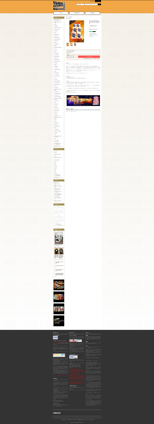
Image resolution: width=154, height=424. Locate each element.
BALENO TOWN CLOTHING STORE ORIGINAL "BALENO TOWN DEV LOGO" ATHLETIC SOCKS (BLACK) (59, 274)
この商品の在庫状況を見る (86, 58)
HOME (61, 13)
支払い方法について (65, 419)
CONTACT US (92, 13)
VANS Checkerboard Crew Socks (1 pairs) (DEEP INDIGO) (59, 270)
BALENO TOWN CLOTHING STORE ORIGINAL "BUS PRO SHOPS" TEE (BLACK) (56, 256)
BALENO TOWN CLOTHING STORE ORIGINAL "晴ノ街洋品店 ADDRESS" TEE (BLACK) (61, 256)
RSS (90, 419)
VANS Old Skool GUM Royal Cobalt (59, 266)
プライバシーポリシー (87, 419)
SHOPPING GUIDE (77, 13)
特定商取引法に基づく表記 (97, 58)
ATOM (92, 419)
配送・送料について (70, 419)
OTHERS (70, 18)
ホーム (61, 419)
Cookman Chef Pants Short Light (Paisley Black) (59, 262)
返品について (91, 58)
